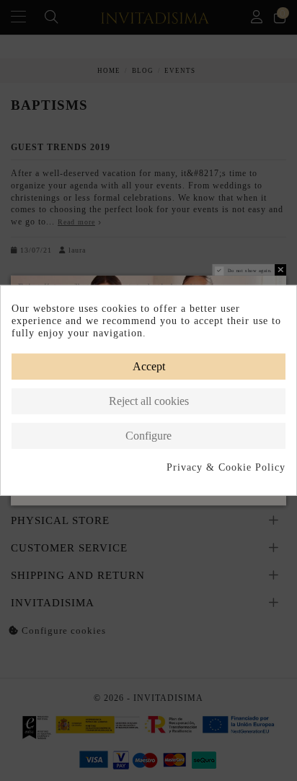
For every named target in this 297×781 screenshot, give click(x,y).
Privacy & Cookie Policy (226, 466)
